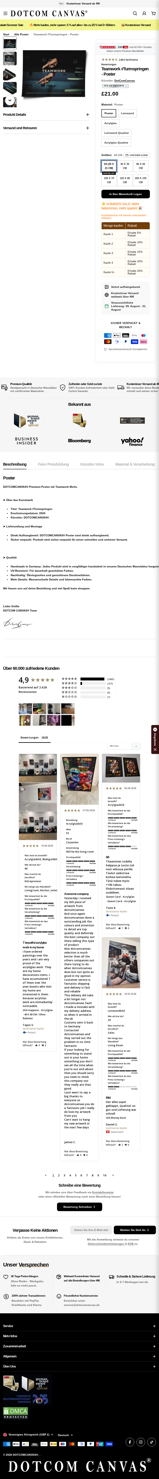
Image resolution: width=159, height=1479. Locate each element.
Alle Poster (21, 34)
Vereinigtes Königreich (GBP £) (29, 1434)
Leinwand (127, 113)
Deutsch (63, 1435)
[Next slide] (10, 100)
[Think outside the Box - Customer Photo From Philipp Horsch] (25, 708)
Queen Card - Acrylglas (120, 896)
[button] (37, 1045)
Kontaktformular (103, 1192)
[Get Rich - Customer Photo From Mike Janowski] (53, 720)
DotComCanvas (124, 80)
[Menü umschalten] (5, 13)
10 (104, 1175)
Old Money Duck (116, 1117)
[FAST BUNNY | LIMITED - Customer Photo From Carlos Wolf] (39, 720)
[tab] (14, 465)
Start (6, 34)
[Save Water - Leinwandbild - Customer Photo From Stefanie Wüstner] (53, 708)
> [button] (113, 1175)
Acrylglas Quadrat (116, 142)
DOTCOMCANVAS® (25, 1454)
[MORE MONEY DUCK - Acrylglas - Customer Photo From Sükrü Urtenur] (25, 720)
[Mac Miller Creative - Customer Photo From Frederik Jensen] (67, 720)
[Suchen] (135, 13)
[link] (79, 420)
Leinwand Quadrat (116, 132)
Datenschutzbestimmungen (106, 1243)
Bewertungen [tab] (30, 737)
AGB (131, 1243)
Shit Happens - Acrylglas (38, 1010)
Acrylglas (110, 123)
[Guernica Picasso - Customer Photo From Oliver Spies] (39, 708)
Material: (112, 104)
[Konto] (144, 13)
